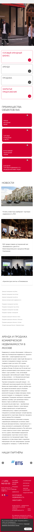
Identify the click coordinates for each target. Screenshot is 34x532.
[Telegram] (2, 495)
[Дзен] (5, 495)
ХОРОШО (28, 529)
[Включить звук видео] (2, 43)
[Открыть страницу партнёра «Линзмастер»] (17, 462)
